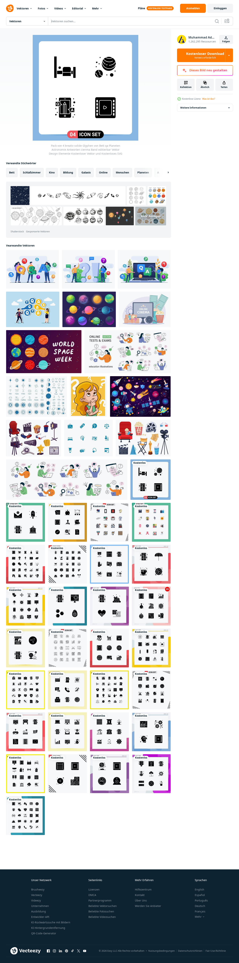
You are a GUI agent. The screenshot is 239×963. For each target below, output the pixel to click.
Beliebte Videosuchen (102, 917)
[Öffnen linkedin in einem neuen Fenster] (60, 950)
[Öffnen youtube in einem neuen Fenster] (84, 950)
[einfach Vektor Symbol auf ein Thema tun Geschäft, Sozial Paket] (88, 438)
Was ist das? (208, 98)
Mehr (95, 8)
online (103, 172)
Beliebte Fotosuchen (101, 911)
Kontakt (140, 895)
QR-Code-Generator (43, 933)
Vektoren (23, 8)
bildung (68, 172)
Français (200, 911)
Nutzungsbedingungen (161, 950)
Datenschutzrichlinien (190, 950)
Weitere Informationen (193, 107)
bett (12, 172)
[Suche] (217, 21)
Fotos (41, 8)
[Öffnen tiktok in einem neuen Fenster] (72, 950)
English (199, 889)
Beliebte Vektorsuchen (102, 906)
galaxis (86, 172)
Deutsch (200, 906)
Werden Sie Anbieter (148, 906)
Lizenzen (94, 889)
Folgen (226, 41)
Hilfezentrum (143, 889)
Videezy (36, 900)
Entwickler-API (40, 917)
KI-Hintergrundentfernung (48, 928)
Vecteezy (36, 895)
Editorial (77, 8)
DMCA (92, 895)
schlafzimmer (32, 172)
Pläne (141, 8)
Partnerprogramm (99, 900)
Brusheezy (37, 889)
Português (201, 900)
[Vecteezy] (10, 8)
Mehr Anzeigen (151, 216)
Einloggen (220, 8)
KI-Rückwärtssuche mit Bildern (50, 922)
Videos (58, 8)
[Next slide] (165, 172)
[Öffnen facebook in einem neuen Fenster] (48, 950)
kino (52, 172)
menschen (122, 172)
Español (200, 895)
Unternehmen (40, 906)
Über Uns (141, 900)
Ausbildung (38, 911)
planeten (143, 172)
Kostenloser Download (205, 55)
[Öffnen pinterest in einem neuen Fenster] (66, 950)
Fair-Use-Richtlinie (216, 950)
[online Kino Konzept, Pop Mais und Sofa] (145, 309)
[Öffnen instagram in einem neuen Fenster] (54, 950)
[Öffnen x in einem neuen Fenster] (78, 950)
